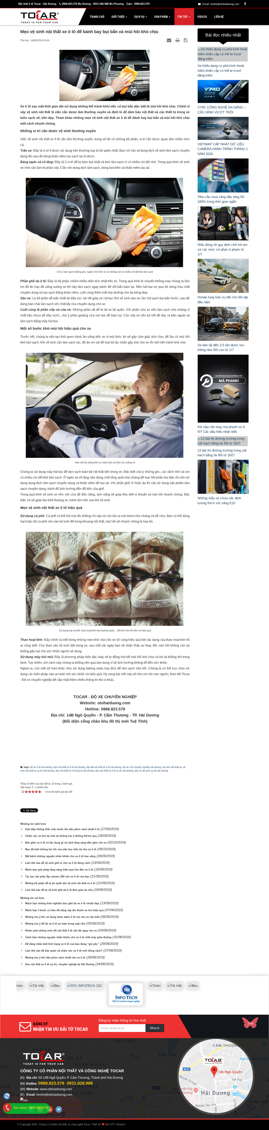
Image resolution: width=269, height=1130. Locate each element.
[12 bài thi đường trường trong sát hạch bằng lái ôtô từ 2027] (223, 441)
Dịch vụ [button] (139, 17)
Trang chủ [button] (96, 17)
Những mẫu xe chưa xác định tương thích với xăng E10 (219, 500)
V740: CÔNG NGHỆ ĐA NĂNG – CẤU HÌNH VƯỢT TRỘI (222, 109)
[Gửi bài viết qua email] (170, 40)
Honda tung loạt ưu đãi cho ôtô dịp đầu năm (223, 299)
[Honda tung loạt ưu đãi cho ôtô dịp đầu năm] (223, 276)
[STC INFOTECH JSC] (63, 983)
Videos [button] (202, 17)
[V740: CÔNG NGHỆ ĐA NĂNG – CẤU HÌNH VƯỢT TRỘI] (223, 91)
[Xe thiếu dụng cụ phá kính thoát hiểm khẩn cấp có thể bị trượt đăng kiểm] (223, 54)
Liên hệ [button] (218, 17)
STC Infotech (117, 1124)
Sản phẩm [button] (161, 17)
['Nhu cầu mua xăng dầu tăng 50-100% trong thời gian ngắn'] (223, 175)
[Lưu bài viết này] (186, 40)
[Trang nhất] (40, 17)
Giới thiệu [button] (118, 17)
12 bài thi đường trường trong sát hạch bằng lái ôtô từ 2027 (222, 453)
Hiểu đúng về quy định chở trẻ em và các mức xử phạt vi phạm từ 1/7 (222, 249)
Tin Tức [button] (182, 17)
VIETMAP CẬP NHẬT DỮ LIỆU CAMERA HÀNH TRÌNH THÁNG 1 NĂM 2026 (223, 149)
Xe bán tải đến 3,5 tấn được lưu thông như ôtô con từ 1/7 (221, 347)
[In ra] (178, 40)
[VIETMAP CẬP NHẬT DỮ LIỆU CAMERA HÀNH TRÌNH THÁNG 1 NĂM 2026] (223, 128)
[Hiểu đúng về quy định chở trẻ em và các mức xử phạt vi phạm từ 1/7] (223, 223)
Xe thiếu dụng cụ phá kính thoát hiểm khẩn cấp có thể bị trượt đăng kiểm (221, 70)
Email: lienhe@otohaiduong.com (220, 4)
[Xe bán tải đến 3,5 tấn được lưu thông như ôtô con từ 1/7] (223, 324)
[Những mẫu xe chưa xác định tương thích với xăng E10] (223, 477)
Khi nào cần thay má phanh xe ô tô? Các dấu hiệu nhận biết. (221, 429)
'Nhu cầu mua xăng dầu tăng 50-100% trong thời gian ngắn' (221, 199)
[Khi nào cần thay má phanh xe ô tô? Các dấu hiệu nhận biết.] (223, 389)
